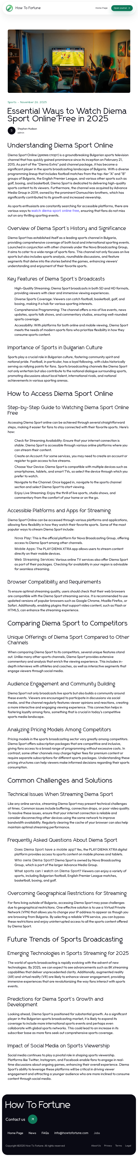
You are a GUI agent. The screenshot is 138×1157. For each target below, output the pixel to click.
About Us (96, 1145)
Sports (12, 102)
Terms (118, 1145)
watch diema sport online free (55, 211)
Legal (128, 1145)
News (32, 1133)
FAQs (45, 1133)
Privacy (108, 1145)
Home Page (15, 1133)
